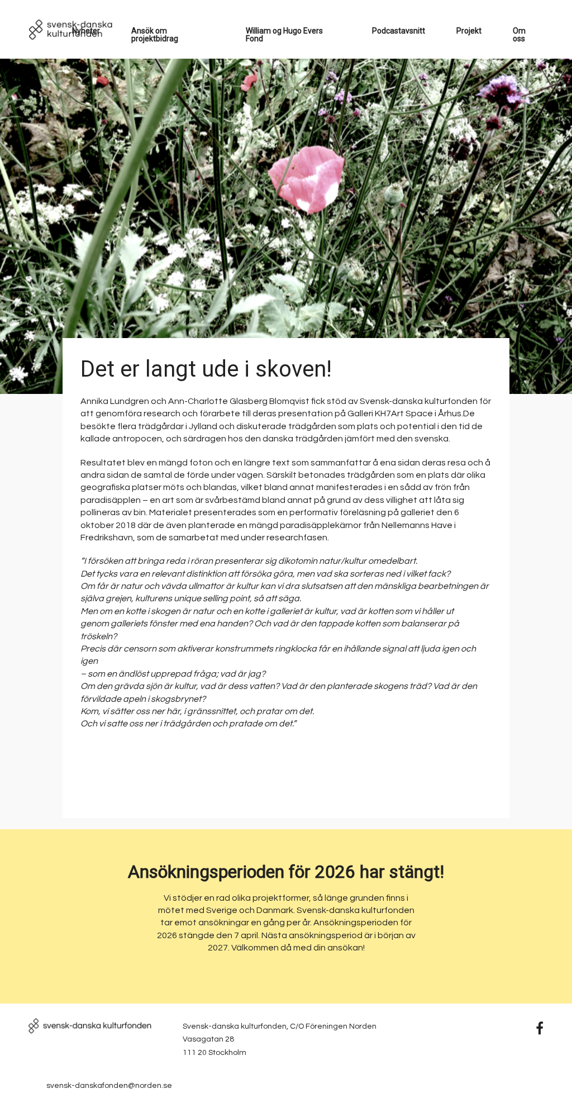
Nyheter (86, 30)
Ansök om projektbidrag (154, 34)
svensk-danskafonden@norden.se (109, 1086)
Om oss (519, 34)
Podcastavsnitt (398, 30)
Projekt (469, 30)
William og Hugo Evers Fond (284, 34)
